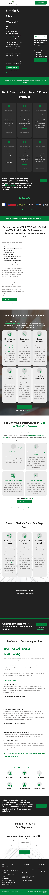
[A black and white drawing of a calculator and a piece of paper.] (9, 373)
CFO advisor (10, 185)
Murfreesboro (24, 878)
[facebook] (39, 871)
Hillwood (26, 880)
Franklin (23, 876)
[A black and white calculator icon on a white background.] (24, 775)
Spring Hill (28, 877)
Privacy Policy (36, 891)
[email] (44, 871)
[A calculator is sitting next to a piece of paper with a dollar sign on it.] (9, 336)
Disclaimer (40, 891)
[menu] (2, 2)
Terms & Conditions (30, 891)
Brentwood (32, 876)
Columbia (27, 876)
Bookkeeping (24, 777)
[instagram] (41, 871)
